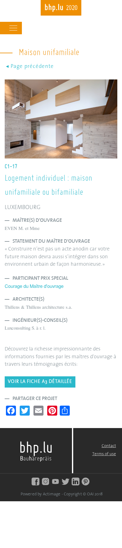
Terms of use (104, 454)
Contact (109, 446)
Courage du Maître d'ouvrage (34, 286)
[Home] (61, 8)
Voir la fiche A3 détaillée (40, 381)
